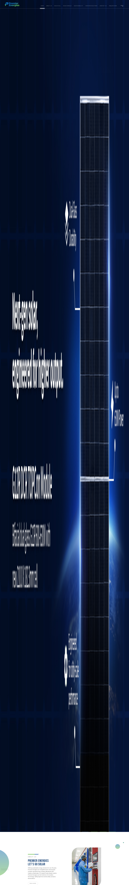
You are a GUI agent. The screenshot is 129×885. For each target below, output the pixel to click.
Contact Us (103, 5)
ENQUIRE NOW (113, 5)
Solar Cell (57, 5)
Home (42, 5)
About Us (49, 5)
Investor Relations (91, 5)
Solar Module (67, 5)
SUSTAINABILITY (78, 5)
